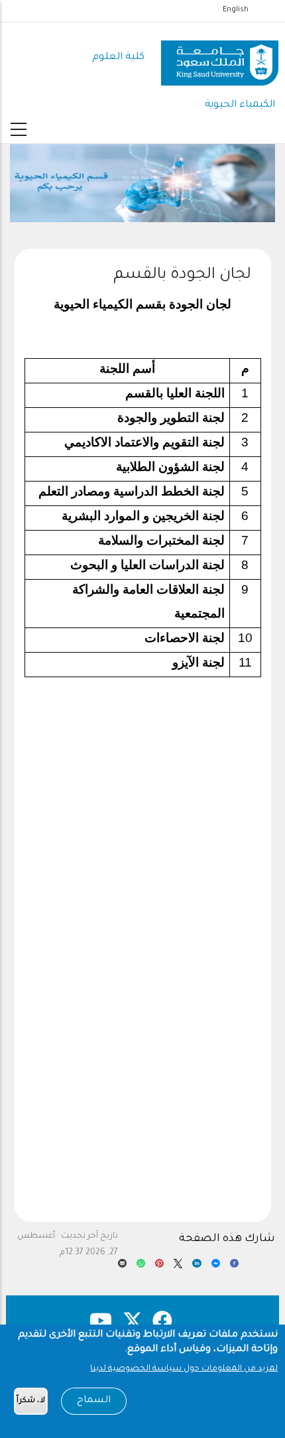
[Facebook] (234, 1267)
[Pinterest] (159, 1267)
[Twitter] (178, 1267)
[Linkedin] (196, 1267)
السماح (94, 1401)
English (236, 10)
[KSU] (219, 58)
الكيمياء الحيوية (240, 105)
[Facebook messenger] (215, 1267)
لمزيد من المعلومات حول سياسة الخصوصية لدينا (184, 1369)
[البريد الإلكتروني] (122, 1267)
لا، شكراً (31, 1401)
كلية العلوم (118, 57)
